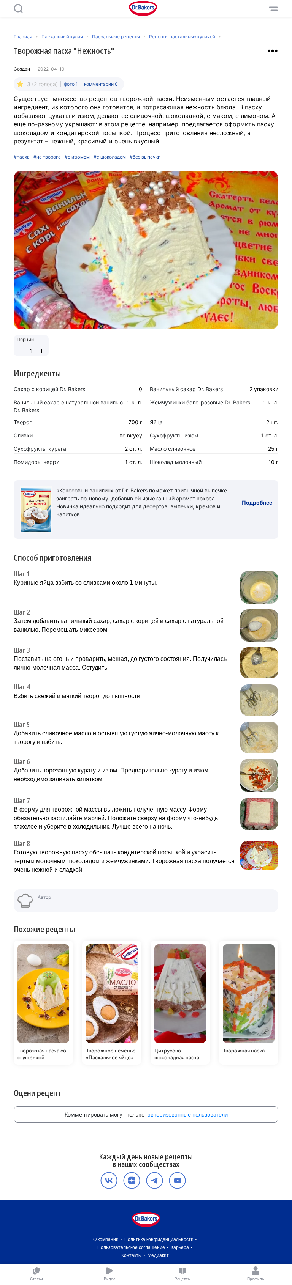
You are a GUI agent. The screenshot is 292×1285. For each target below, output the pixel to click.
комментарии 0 (101, 84)
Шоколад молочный (176, 462)
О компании (106, 1239)
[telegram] (154, 1180)
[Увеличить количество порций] (41, 351)
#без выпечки (145, 157)
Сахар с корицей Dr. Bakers (49, 389)
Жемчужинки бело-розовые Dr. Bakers (200, 402)
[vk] (108, 1180)
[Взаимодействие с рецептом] (272, 50)
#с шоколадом (110, 157)
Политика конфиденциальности (159, 1239)
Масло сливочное (172, 448)
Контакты (131, 1255)
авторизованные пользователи (188, 1114)
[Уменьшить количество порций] (21, 351)
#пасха (22, 157)
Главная (23, 36)
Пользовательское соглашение (131, 1247)
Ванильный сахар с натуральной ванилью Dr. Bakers (68, 406)
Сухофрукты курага (40, 448)
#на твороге (47, 157)
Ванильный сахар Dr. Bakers (186, 389)
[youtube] (177, 1180)
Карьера (180, 1247)
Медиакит (158, 1255)
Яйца (156, 422)
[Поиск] (18, 8)
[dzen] (131, 1180)
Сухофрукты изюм (174, 435)
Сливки (23, 435)
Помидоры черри (36, 462)
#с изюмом (77, 157)
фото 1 (71, 84)
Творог (23, 422)
